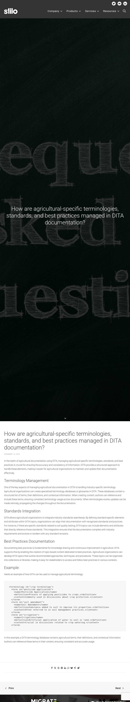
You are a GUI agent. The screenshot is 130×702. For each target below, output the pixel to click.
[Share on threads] (58, 667)
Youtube (119, 3)
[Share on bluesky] (71, 667)
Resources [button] (109, 11)
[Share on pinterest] (61, 667)
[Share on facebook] (51, 667)
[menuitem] (55, 11)
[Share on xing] (74, 667)
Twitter (113, 3)
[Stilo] (11, 11)
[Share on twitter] (55, 667)
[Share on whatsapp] (68, 667)
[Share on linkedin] (65, 667)
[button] (124, 11)
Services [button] (90, 11)
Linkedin (125, 3)
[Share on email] (78, 667)
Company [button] (53, 11)
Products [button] (72, 11)
